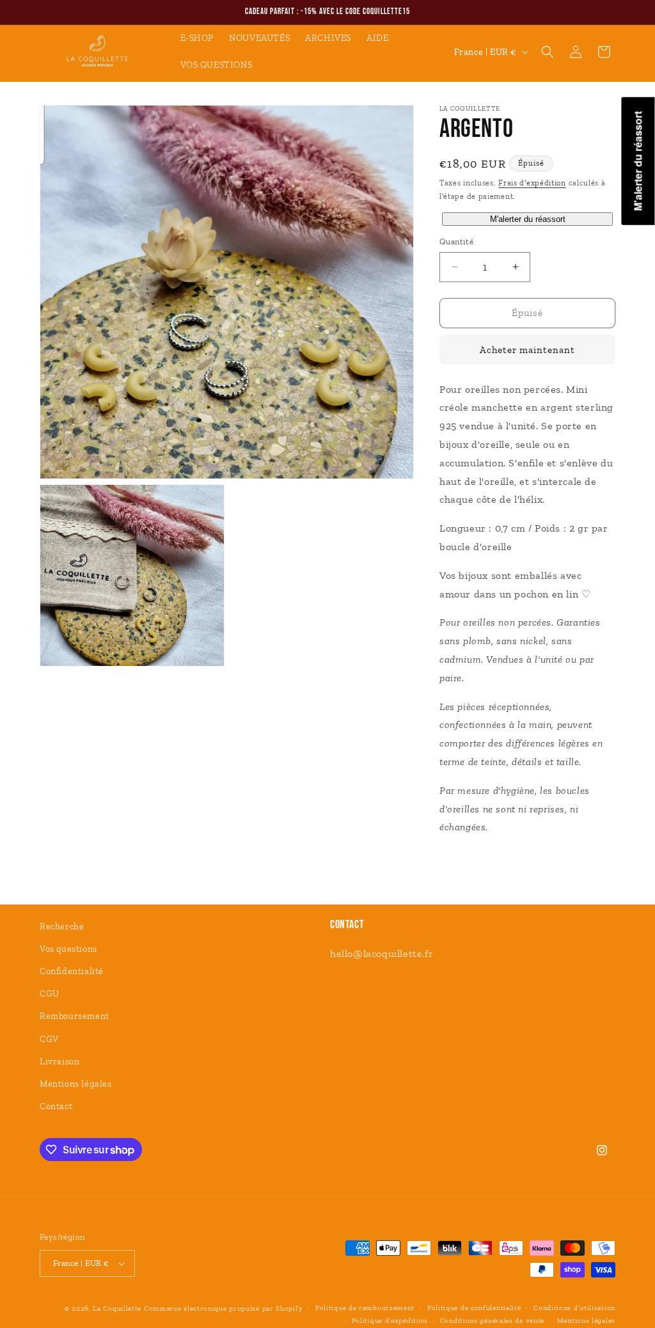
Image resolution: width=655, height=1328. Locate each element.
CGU (49, 993)
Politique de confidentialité (474, 1308)
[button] (547, 52)
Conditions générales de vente (492, 1320)
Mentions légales (76, 1084)
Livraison (59, 1061)
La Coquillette (117, 1308)
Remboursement (74, 1016)
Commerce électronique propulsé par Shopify (223, 1308)
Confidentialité (72, 971)
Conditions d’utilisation (574, 1308)
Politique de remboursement (364, 1308)
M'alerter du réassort (527, 219)
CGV (49, 1039)
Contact (56, 1106)
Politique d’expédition (389, 1320)
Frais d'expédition (532, 182)
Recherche (62, 926)
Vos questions (68, 949)
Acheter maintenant (527, 350)
